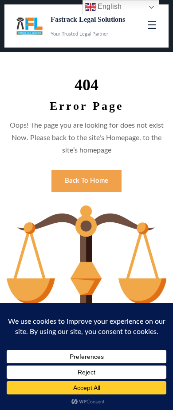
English (109, 6)
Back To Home (86, 180)
